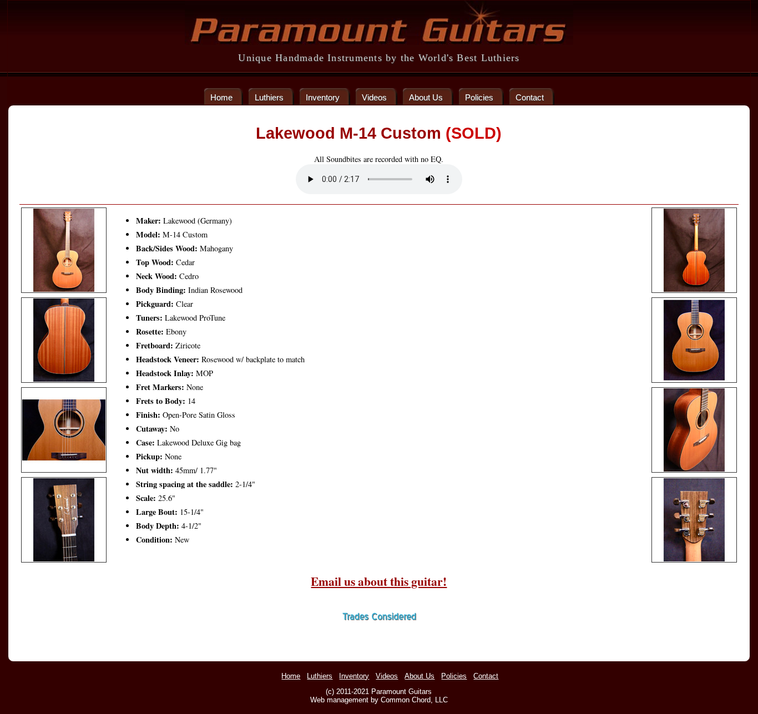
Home (221, 97)
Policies (479, 97)
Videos (374, 97)
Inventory (323, 97)
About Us (426, 97)
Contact (530, 97)
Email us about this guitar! (379, 581)
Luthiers (269, 97)
